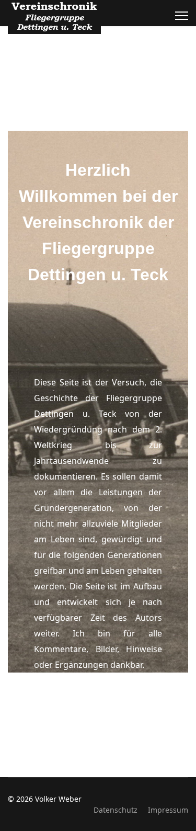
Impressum (168, 810)
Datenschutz (115, 810)
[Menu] (181, 15)
